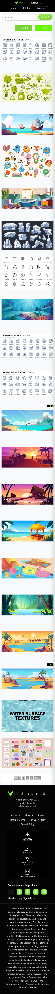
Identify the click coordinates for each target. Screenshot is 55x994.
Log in (13, 8)
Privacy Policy (38, 819)
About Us (15, 815)
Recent (44, 28)
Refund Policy (28, 824)
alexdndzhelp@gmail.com (22, 898)
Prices (40, 815)
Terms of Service (18, 819)
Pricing (27, 8)
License (29, 815)
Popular (23, 28)
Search (45, 17)
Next (37, 777)
